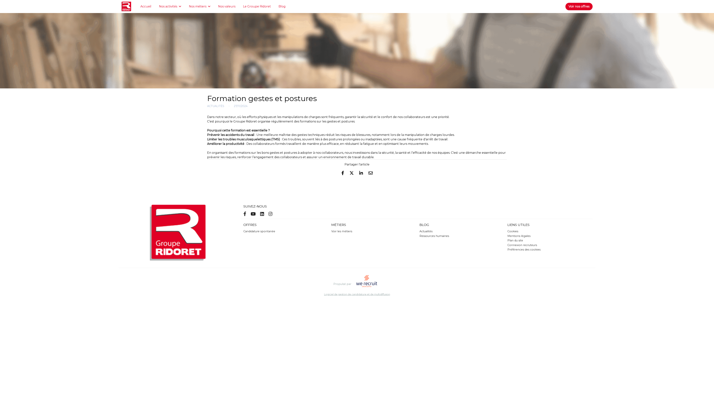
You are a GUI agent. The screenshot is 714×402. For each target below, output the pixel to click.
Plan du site (515, 240)
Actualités (215, 106)
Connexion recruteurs (522, 245)
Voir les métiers (341, 231)
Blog (282, 6)
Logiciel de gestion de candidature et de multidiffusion (357, 294)
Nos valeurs (226, 6)
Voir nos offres (579, 6)
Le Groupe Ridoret (257, 6)
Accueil (145, 6)
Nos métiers (197, 6)
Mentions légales (518, 236)
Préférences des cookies (524, 249)
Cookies (512, 231)
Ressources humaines (434, 236)
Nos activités (168, 6)
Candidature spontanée (259, 231)
